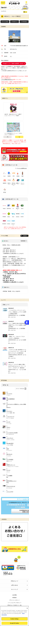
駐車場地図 (23, 240)
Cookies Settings (14, 618)
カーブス (8, 421)
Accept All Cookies (14, 623)
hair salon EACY (10, 443)
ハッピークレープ (10, 416)
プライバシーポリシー (14, 600)
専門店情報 (25, 21)
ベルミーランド (9, 438)
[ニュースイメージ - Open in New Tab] (5, 310)
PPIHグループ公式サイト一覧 (14, 605)
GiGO (7, 448)
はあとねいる (9, 454)
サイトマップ (14, 589)
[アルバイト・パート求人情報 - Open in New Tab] (14, 90)
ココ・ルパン (9, 393)
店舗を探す (14, 549)
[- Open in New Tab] (14, 152)
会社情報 (14, 595)
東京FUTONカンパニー (11, 480)
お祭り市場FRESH (10, 398)
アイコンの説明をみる (22, 168)
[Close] (27, 608)
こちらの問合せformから (7, 79)
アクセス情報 (5, 21)
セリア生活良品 (9, 459)
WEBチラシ (15, 21)
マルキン (8, 427)
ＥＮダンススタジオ (10, 486)
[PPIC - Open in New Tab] (21, 569)
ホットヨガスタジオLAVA (11, 432)
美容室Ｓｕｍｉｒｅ (10, 464)
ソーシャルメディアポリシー (14, 602)
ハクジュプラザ (9, 491)
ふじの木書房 (9, 475)
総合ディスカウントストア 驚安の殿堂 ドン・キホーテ (14, 3)
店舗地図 (25, 235)
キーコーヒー (9, 411)
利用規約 (14, 597)
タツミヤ (8, 470)
